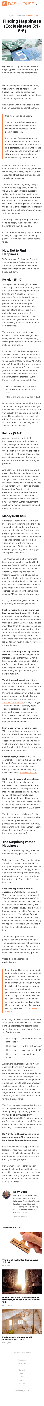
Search (22, 1380)
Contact (22, 1370)
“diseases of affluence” (13, 702)
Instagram (22, 1363)
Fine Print (22, 1373)
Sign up (22, 1383)
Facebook (22, 1360)
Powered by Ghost (22, 1391)
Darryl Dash (20, 1192)
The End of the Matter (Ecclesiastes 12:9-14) (20, 1261)
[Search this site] (36, 4)
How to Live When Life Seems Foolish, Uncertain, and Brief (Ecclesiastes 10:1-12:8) (21, 1299)
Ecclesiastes (32, 16)
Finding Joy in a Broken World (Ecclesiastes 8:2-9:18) (17, 1338)
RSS (22, 1377)
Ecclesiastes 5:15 (28, 773)
